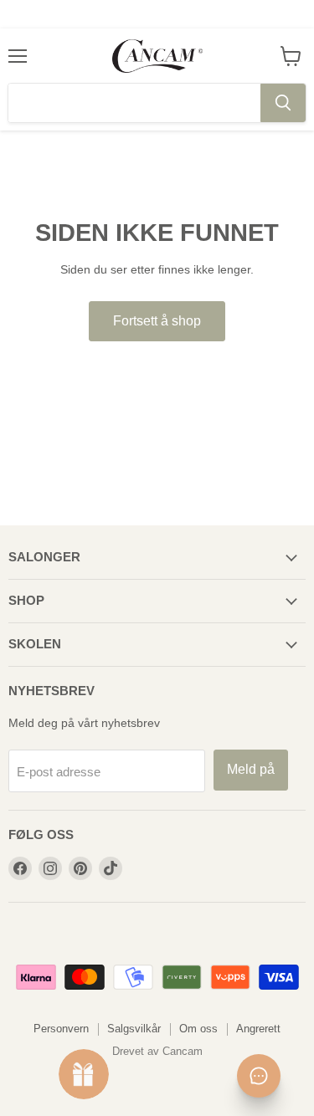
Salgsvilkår (134, 1028)
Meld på (251, 769)
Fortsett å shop (157, 321)
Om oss (198, 1028)
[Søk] (283, 103)
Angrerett (258, 1028)
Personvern (61, 1028)
